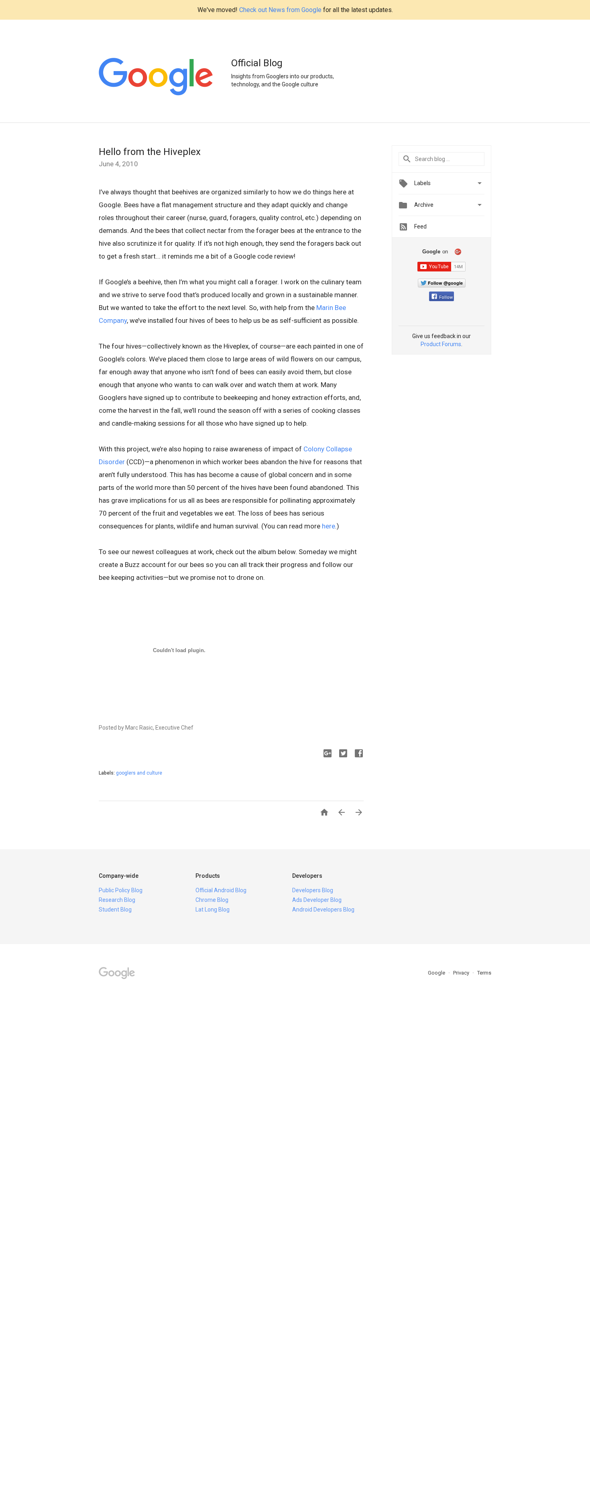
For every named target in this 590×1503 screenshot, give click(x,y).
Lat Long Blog (212, 909)
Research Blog (117, 900)
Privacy (461, 973)
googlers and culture (139, 773)
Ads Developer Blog (317, 900)
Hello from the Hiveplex (150, 151)
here (328, 526)
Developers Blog (312, 890)
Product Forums (441, 344)
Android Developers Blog (323, 909)
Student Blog (115, 909)
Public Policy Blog (120, 890)
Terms (484, 973)
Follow (446, 297)
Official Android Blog (220, 890)
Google (437, 973)
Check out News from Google (280, 10)
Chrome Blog (211, 900)
